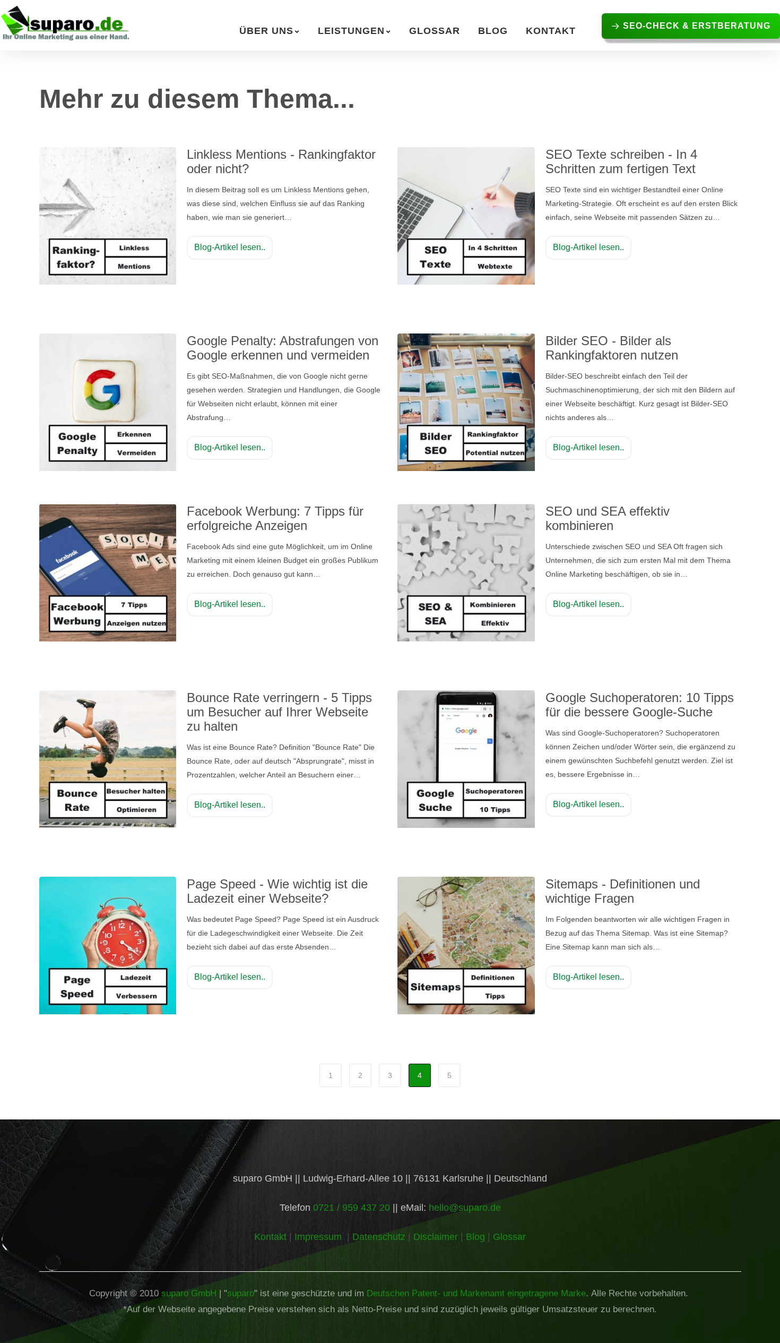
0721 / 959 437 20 (351, 1207)
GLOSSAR (434, 30)
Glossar (509, 1236)
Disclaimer (435, 1236)
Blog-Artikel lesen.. (229, 247)
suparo (240, 1293)
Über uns (266, 30)
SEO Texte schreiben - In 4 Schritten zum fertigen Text (621, 161)
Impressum (318, 1236)
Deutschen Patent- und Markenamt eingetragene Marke (476, 1293)
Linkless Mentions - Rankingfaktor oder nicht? (281, 161)
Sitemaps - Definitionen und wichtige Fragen (622, 891)
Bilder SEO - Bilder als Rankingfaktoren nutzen (611, 347)
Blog (493, 30)
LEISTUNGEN (351, 30)
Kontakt (551, 30)
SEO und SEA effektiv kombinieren (607, 518)
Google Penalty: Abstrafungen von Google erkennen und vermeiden (282, 347)
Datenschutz (378, 1236)
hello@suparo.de (465, 1207)
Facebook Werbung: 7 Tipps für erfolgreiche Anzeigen (275, 518)
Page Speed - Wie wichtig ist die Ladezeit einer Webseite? (277, 891)
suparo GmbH (188, 1293)
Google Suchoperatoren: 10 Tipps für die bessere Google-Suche (639, 704)
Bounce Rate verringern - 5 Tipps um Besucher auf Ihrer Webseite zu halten (279, 711)
